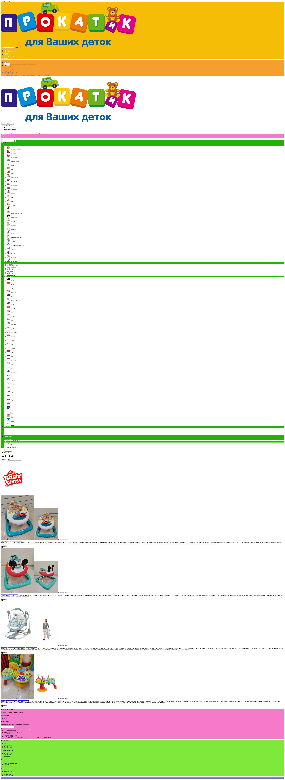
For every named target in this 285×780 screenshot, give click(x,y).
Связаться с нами (8, 753)
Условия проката (8, 51)
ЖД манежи (14, 189)
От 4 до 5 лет (10, 271)
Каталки (13, 201)
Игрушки (13, 193)
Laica (12, 356)
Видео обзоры (7, 426)
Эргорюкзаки (14, 261)
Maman (12, 364)
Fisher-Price (13, 312)
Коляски (13, 209)
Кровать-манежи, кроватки (17, 213)
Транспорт (13, 249)
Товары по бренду (8, 276)
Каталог (6, 145)
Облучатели (14, 217)
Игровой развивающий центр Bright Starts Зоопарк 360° (15, 700)
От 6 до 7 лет (10, 273)
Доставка (6, 53)
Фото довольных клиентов (13, 440)
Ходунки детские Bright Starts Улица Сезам (11, 541)
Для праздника (14, 185)
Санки (12, 233)
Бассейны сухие (15, 161)
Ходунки (13, 253)
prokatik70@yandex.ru (9, 71)
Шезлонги (13, 257)
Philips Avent (14, 380)
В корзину (4, 546)
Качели (12, 197)
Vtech (12, 409)
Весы (12, 169)
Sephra (12, 392)
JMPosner (13, 348)
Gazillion (13, 316)
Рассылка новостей (8, 775)
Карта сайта (7, 756)
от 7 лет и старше (11, 275)
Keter (12, 352)
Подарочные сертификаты (10, 763)
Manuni (12, 368)
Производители (8, 451)
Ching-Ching (14, 300)
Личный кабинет (8, 771)
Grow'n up (13, 324)
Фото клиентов (7, 439)
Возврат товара (7, 754)
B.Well (12, 288)
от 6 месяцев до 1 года (12, 265)
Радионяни (13, 229)
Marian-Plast (13, 372)
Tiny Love (13, 405)
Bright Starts (13, 292)
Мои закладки (7, 774)
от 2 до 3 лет (10, 268)
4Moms (12, 280)
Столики (13, 241)
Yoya (11, 413)
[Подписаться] (1, 728)
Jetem (12, 344)
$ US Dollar (6, 64)
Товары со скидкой (8, 765)
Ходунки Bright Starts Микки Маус (9, 594)
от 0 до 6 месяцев (11, 264)
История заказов (8, 773)
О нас (5, 50)
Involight (13, 340)
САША (12, 421)
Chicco (12, 296)
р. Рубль (6, 65)
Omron (12, 376)
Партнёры (6, 764)
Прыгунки (13, 225)
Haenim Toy (13, 328)
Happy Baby (14, 332)
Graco (12, 320)
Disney (12, 304)
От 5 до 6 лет (10, 272)
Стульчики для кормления (17, 245)
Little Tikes (13, 360)
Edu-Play (13, 308)
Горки (12, 173)
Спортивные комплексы (17, 237)
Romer (12, 388)
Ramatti (12, 384)
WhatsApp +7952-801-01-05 (10, 72)
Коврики (13, 205)
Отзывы (6, 437)
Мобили (13, 221)
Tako (12, 396)
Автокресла (13, 153)
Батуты (12, 165)
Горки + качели (14, 177)
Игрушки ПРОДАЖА (16, 149)
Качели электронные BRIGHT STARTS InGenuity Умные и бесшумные (19, 647)
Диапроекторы (14, 181)
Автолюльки (14, 157)
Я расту (12, 425)
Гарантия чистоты (8, 54)
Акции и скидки (8, 436)
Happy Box (13, 336)
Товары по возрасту (9, 263)
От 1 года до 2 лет (11, 267)
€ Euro (5, 62)
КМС (12, 417)
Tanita (12, 400)
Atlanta (12, 284)
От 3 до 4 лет (10, 269)
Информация (14, 61)
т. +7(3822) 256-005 (8, 73)
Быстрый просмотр (63, 539)
